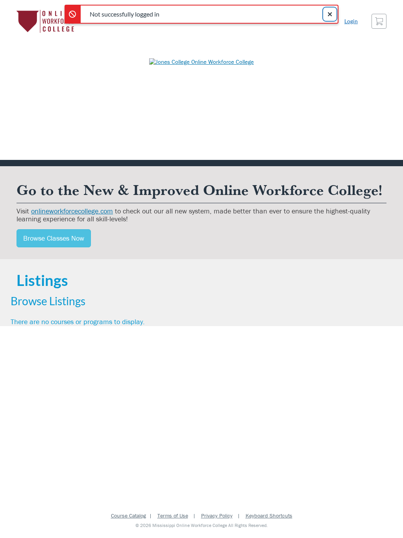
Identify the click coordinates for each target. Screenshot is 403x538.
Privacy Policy (217, 515)
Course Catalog (128, 515)
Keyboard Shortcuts (269, 515)
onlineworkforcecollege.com (72, 210)
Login (351, 21)
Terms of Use (172, 515)
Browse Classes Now (53, 238)
